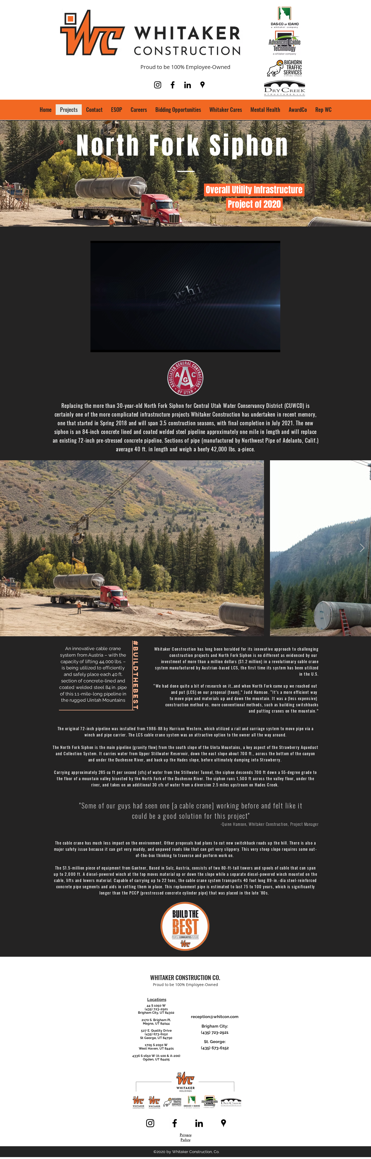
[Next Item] (362, 548)
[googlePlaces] (202, 85)
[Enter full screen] (272, 344)
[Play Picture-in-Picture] (263, 344)
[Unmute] (106, 344)
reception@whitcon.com (214, 1016)
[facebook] (172, 85)
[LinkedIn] (187, 85)
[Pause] (97, 344)
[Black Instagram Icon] (157, 85)
